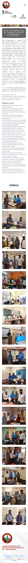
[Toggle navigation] (25, 5)
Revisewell (14, 560)
